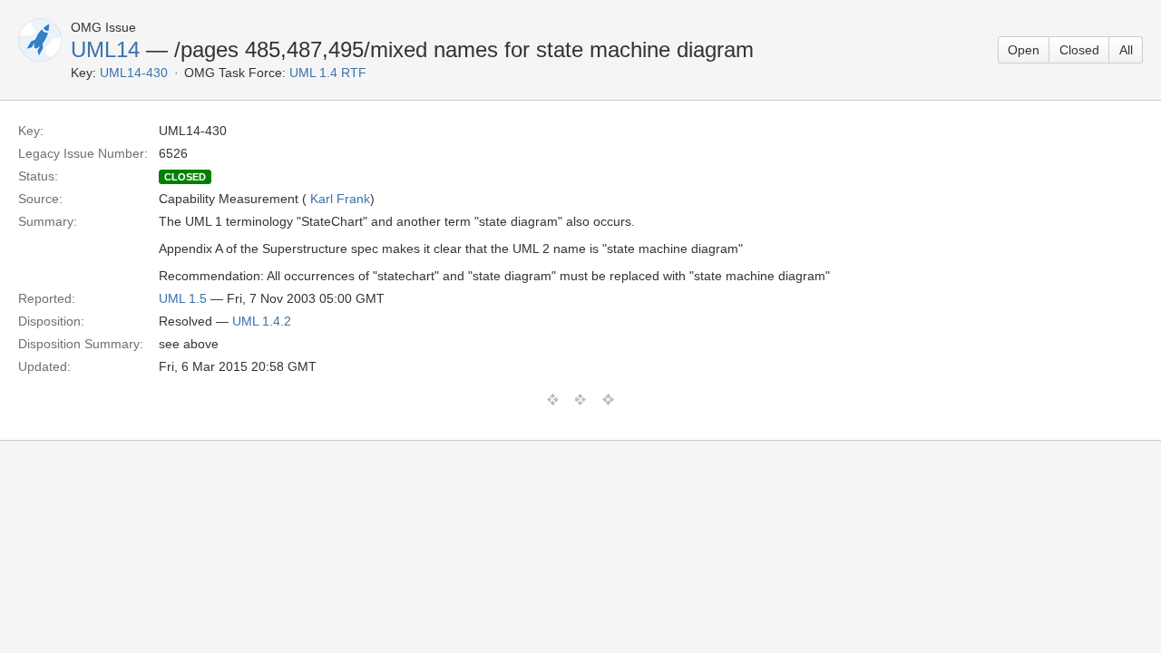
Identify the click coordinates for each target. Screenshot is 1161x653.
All (1126, 50)
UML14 (105, 49)
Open (1023, 50)
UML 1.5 (183, 298)
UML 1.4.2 (261, 321)
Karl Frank (340, 198)
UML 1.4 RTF (327, 72)
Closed (1079, 50)
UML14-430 (134, 72)
